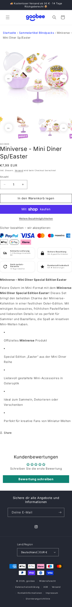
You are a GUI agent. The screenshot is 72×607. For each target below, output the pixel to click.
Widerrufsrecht (47, 581)
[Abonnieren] (60, 512)
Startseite (9, 32)
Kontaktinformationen (30, 593)
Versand (19, 170)
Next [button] (63, 78)
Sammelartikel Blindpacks (36, 32)
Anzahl (4, 176)
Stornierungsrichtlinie (38, 598)
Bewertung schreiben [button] (35, 479)
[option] (36, 78)
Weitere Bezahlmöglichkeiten (36, 218)
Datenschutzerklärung (27, 587)
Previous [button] (8, 78)
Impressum (52, 593)
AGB (45, 587)
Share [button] (8, 432)
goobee (30, 581)
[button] (7, 17)
